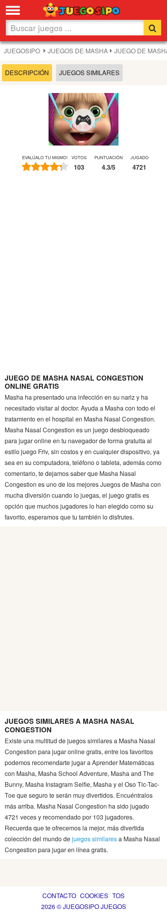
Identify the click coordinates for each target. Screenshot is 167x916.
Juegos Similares (89, 72)
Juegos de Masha (78, 50)
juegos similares (94, 838)
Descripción (27, 72)
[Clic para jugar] (83, 120)
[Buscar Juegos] (152, 27)
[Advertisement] (83, 276)
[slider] (45, 166)
